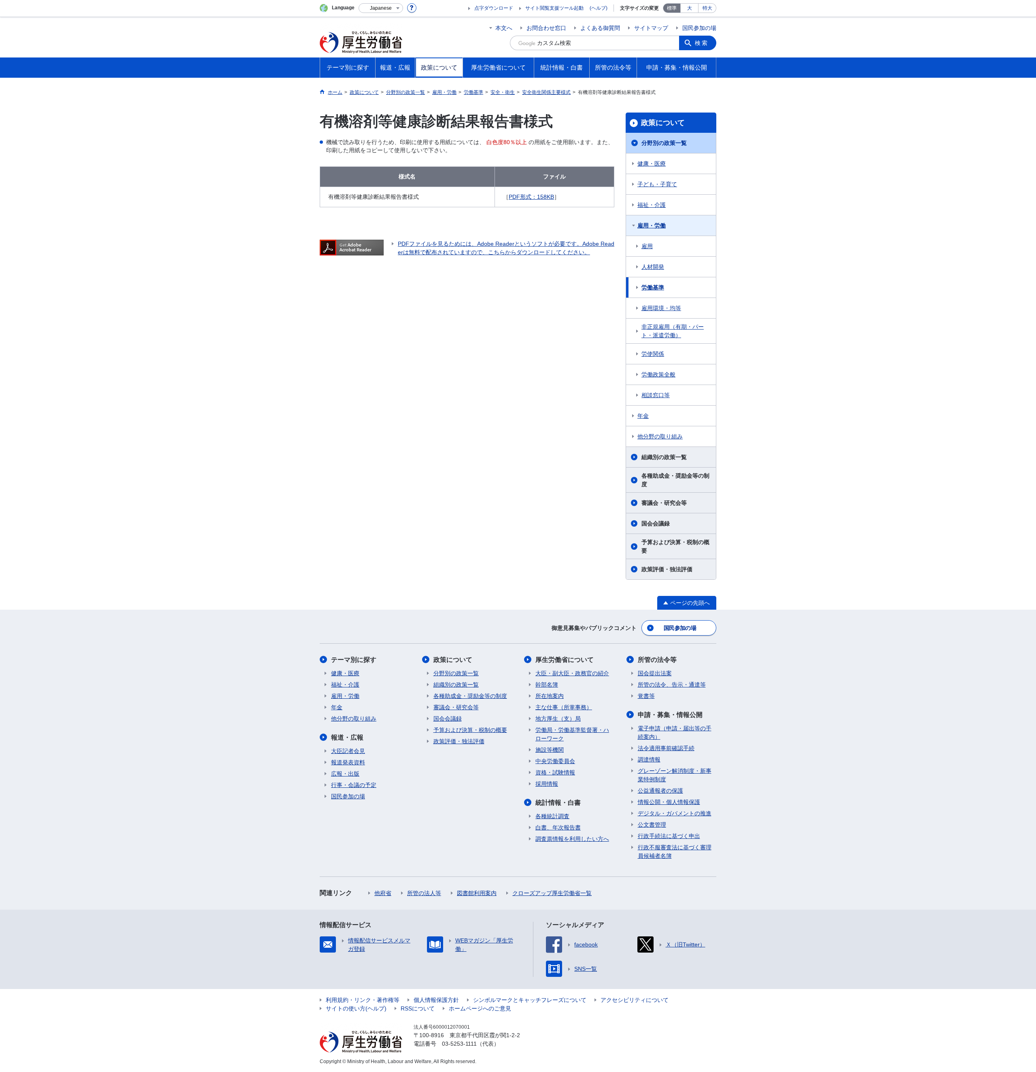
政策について (663, 123)
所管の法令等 (657, 659)
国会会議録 (655, 523)
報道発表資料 (348, 762)
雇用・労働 (651, 225)
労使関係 (652, 354)
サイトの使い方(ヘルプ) (356, 1008)
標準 (672, 8)
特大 (707, 8)
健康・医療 (651, 163)
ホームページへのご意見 (480, 1008)
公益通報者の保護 (660, 790)
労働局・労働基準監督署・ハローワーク (572, 734)
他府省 (382, 893)
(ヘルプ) (598, 8)
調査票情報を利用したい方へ (572, 839)
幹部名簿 (546, 684)
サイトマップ (651, 28)
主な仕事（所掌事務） (563, 707)
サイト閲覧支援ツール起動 (554, 8)
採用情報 (546, 784)
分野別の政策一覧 (664, 143)
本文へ (503, 28)
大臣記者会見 (348, 751)
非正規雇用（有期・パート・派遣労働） (672, 330)
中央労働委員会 (555, 761)
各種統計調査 (552, 816)
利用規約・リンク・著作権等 (362, 1000)
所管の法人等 (424, 893)
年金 (643, 416)
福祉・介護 (651, 205)
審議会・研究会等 (664, 503)
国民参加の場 (699, 28)
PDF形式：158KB (531, 197)
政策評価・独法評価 (666, 569)
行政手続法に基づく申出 (669, 836)
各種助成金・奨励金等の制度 (675, 479)
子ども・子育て (657, 184)
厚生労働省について (564, 659)
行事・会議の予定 (353, 785)
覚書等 (646, 696)
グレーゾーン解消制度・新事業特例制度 (674, 775)
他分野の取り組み (660, 436)
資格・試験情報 (555, 772)
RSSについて (418, 1008)
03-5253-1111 (459, 1043)
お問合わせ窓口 (546, 28)
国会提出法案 (655, 673)
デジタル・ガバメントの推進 (674, 813)
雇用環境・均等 (661, 308)
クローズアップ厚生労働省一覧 (552, 893)
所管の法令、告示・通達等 (672, 684)
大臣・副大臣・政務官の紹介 (572, 673)
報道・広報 (347, 737)
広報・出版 (345, 773)
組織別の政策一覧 (664, 457)
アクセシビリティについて (635, 1000)
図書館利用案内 (477, 893)
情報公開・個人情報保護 (669, 802)
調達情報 (649, 759)
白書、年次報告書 (558, 827)
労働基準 (652, 287)
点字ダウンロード (493, 8)
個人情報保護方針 (436, 1000)
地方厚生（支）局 (558, 718)
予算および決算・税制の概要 (675, 546)
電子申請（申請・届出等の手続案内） (674, 732)
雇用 (647, 246)
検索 (702, 43)
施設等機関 (549, 750)
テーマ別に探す (353, 659)
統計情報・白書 (558, 802)
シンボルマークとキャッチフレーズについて (529, 1000)
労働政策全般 (658, 374)
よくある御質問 (600, 28)
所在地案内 (549, 696)
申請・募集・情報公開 (670, 714)
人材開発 (652, 267)
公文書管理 (652, 824)
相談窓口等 (655, 395)
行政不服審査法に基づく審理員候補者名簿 (674, 851)
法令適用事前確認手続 (666, 748)
